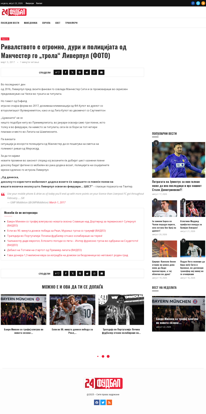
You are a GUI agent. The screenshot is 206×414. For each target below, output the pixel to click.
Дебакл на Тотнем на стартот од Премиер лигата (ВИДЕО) (44, 250)
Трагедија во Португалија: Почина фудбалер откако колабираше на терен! (54, 236)
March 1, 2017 (57, 202)
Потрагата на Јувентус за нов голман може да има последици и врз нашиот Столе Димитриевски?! (177, 186)
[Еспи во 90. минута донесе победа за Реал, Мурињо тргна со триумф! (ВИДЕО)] (72, 309)
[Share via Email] (101, 72)
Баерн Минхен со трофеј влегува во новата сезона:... (23, 330)
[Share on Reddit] (87, 72)
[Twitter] (198, 3)
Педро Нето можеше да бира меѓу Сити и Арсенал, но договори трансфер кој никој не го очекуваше (192, 268)
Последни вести (10, 22)
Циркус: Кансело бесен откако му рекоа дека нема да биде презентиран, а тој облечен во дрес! (164, 268)
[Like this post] (58, 72)
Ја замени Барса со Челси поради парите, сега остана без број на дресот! (164, 226)
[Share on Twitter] (72, 72)
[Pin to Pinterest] (80, 72)
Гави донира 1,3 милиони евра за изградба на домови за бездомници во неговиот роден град (67, 255)
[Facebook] (193, 3)
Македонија (30, 22)
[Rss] (203, 3)
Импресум (30, 3)
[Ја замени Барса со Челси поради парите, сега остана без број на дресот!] (164, 208)
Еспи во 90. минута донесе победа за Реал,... (72, 330)
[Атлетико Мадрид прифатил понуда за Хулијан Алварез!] (192, 208)
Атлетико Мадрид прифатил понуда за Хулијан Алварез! (191, 224)
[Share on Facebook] (65, 72)
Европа (46, 22)
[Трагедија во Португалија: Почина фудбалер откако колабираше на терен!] (121, 309)
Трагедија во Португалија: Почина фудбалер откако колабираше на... (121, 330)
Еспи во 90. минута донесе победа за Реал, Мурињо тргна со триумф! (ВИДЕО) (56, 230)
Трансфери (71, 22)
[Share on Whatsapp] (94, 72)
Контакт (39, 3)
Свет (57, 22)
